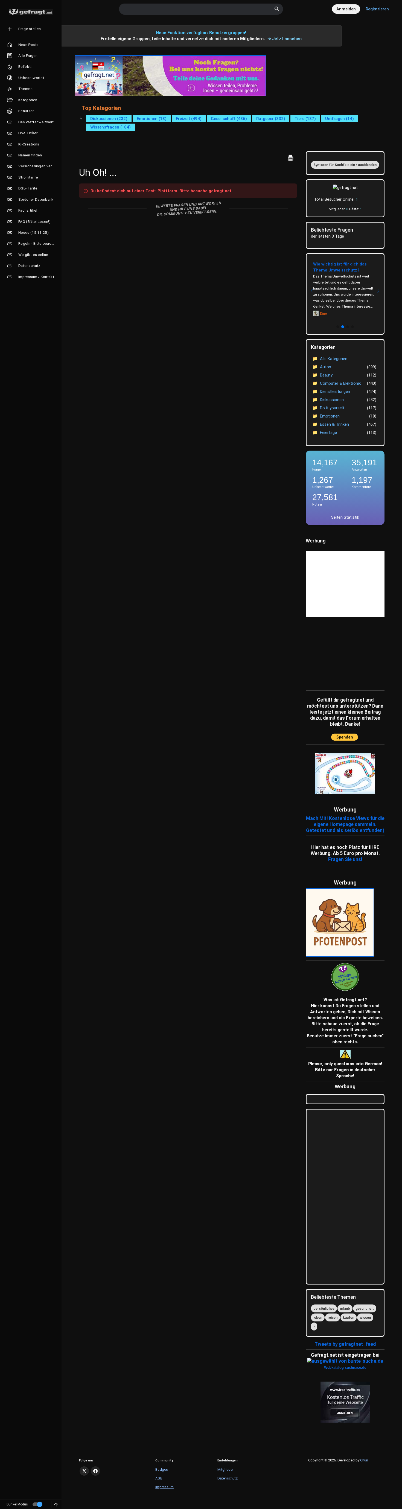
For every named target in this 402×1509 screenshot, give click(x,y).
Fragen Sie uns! (345, 859)
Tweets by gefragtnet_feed (345, 1344)
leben (317, 1317)
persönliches (323, 1308)
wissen (365, 1317)
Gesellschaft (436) (229, 118)
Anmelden (346, 9)
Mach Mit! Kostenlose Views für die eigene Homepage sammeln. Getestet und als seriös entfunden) (345, 824)
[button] (337, 326)
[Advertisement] (340, 652)
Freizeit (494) (189, 118)
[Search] (277, 9)
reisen (332, 1317)
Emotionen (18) (152, 118)
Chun (364, 1460)
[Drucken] (290, 157)
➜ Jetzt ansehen (284, 38)
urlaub (345, 1308)
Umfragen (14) (339, 118)
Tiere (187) (305, 118)
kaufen (348, 1317)
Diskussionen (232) (108, 118)
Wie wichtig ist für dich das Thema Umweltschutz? (340, 267)
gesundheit (365, 1308)
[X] (84, 1471)
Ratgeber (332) (270, 118)
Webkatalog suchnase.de (345, 1367)
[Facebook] (95, 1471)
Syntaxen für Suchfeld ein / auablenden (345, 165)
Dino (323, 314)
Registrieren (377, 9)
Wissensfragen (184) (110, 127)
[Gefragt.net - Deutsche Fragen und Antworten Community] (31, 12)
